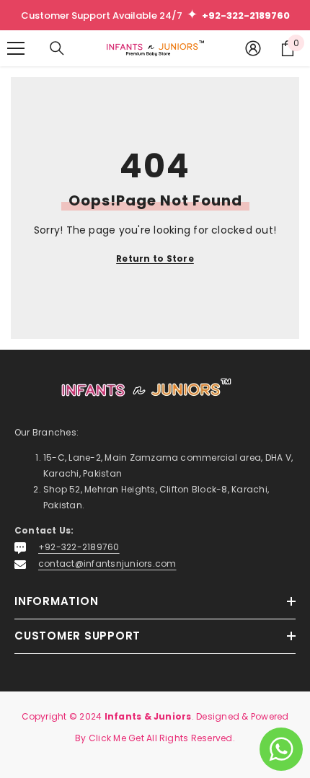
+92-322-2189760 (79, 547)
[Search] (57, 48)
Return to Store (155, 258)
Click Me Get (116, 738)
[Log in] (253, 48)
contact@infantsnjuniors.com (107, 563)
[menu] (16, 48)
